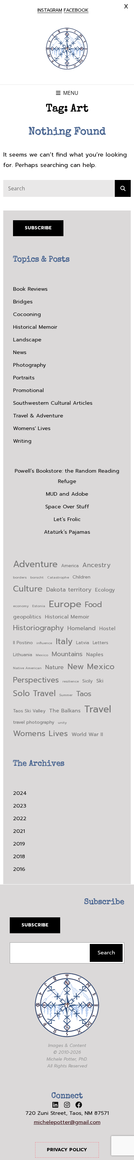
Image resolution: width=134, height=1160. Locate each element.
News (19, 352)
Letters (100, 642)
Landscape (27, 340)
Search (106, 953)
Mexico (42, 654)
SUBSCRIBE (34, 925)
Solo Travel (34, 693)
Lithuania (22, 654)
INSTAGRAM (49, 10)
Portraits (23, 378)
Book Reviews (30, 289)
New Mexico (90, 666)
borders (20, 577)
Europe (65, 604)
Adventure (35, 564)
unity (62, 722)
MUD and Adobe (67, 494)
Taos (83, 693)
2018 (19, 856)
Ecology (105, 590)
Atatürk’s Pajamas (67, 532)
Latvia (82, 642)
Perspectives (36, 680)
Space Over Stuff (67, 507)
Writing (22, 441)
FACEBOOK (76, 10)
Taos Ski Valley (29, 710)
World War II (87, 734)
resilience (70, 681)
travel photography (33, 722)
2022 (19, 818)
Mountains (67, 654)
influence (44, 642)
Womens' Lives (31, 428)
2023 (19, 806)
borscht (37, 577)
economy (21, 605)
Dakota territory (68, 589)
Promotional (28, 390)
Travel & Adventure (38, 416)
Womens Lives (40, 733)
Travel (97, 709)
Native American (27, 667)
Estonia (38, 605)
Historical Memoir (35, 327)
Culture (28, 588)
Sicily (87, 681)
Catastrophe (58, 577)
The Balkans (65, 711)
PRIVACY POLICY (67, 1149)
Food (93, 604)
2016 (19, 869)
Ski (99, 681)
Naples (94, 654)
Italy (64, 641)
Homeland (81, 628)
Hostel (107, 628)
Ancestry (96, 565)
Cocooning (27, 314)
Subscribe (38, 227)
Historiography (38, 627)
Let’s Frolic (67, 519)
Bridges (23, 302)
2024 (20, 793)
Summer (66, 694)
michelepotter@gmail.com (67, 1122)
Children (81, 577)
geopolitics (27, 617)
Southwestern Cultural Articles (52, 403)
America (70, 565)
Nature (54, 667)
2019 (19, 844)
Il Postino (23, 642)
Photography (29, 365)
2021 (19, 831)
